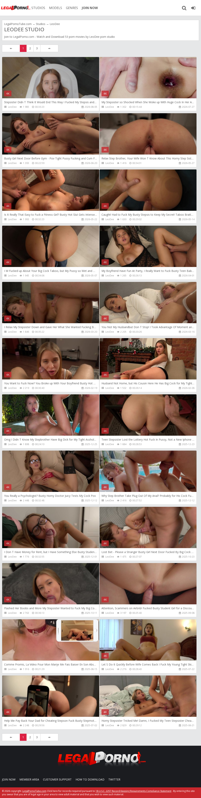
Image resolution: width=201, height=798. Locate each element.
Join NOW (9, 779)
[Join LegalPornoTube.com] (193, 8)
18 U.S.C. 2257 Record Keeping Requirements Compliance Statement (133, 791)
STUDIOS (38, 8)
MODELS (55, 8)
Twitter (114, 779)
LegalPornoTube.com (15, 8)
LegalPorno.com (23, 37)
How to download (90, 779)
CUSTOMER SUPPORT (57, 779)
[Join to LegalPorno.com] (100, 768)
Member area (29, 779)
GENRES (72, 8)
